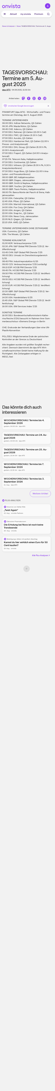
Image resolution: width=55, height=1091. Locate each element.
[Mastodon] (23, 99)
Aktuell (13, 14)
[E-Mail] (44, 99)
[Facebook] (28, 99)
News (19, 26)
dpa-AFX (6, 89)
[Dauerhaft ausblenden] (48, 105)
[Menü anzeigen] (4, 14)
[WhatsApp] (34, 99)
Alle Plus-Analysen (40, 555)
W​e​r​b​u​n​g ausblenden (36, 46)
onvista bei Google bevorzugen (21, 106)
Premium (38, 14)
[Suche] (48, 14)
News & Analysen (8, 26)
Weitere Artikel (40, 493)
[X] (39, 99)
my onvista (25, 14)
